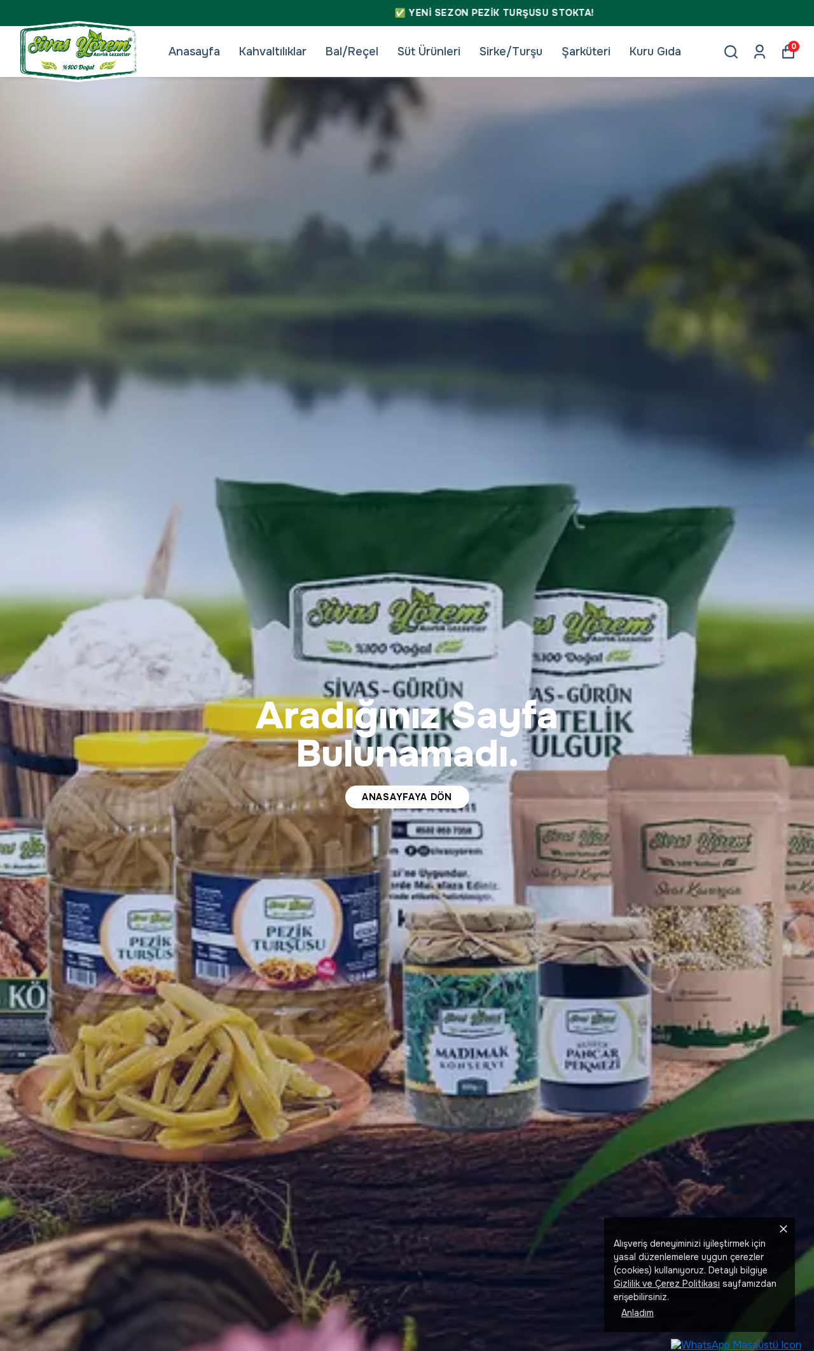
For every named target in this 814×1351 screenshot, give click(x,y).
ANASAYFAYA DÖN (407, 797)
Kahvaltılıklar (273, 52)
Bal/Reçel (352, 52)
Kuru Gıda (655, 52)
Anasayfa (194, 52)
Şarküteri (586, 52)
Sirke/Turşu (510, 52)
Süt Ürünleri (428, 52)
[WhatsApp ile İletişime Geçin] (736, 1344)
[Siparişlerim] (760, 52)
